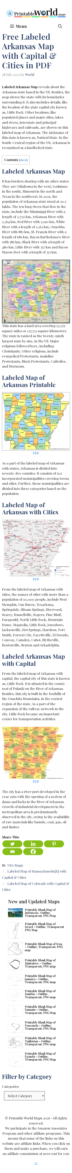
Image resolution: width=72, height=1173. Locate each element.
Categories (10, 1086)
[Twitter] (12, 843)
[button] (60, 26)
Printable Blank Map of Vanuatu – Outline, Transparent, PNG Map (40, 1010)
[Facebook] (33, 851)
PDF (36, 453)
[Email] (12, 851)
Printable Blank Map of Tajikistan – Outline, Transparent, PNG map (40, 1041)
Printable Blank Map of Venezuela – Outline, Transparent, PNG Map (40, 1025)
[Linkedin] (33, 843)
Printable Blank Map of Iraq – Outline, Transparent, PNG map (44, 947)
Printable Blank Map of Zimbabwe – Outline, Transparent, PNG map (40, 963)
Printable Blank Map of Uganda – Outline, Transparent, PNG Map (40, 1057)
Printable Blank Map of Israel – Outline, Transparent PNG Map (44, 927)
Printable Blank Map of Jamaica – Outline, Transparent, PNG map (40, 979)
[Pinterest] (54, 843)
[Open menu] (36, 1163)
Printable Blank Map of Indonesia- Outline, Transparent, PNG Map (40, 913)
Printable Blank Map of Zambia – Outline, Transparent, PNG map (40, 994)
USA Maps (15, 865)
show (23, 160)
